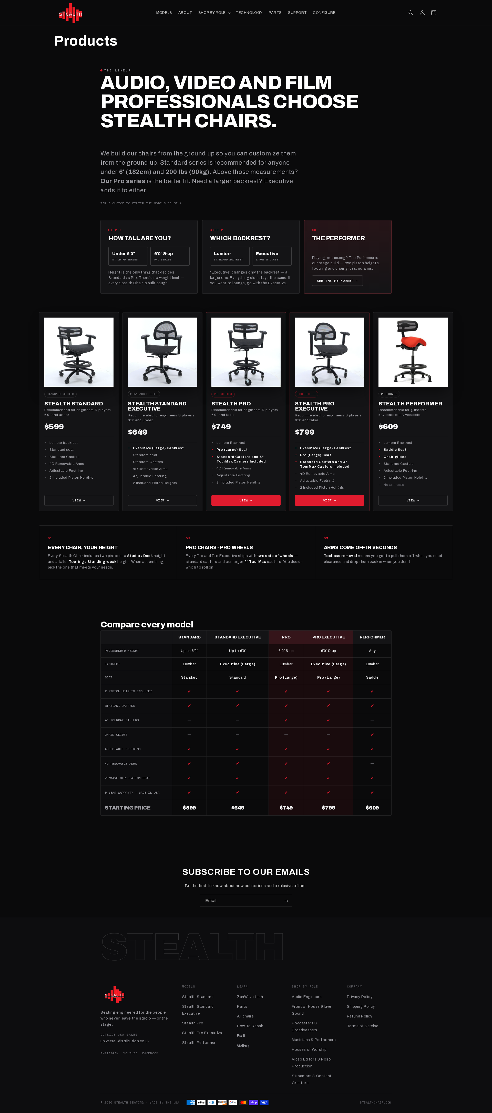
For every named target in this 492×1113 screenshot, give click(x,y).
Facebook (150, 1053)
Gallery (243, 1045)
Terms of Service (362, 1026)
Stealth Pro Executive (202, 1033)
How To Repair (250, 1026)
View (79, 500)
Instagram (109, 1053)
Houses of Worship (309, 1049)
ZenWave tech (250, 997)
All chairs (245, 1016)
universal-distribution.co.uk (125, 1041)
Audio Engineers (307, 997)
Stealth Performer (199, 1043)
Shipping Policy (361, 1006)
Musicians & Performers (314, 1040)
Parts (242, 1006)
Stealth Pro (192, 1023)
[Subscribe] (286, 901)
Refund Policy (359, 1016)
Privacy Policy (359, 997)
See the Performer (337, 280)
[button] (214, 12)
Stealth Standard (198, 997)
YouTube (130, 1053)
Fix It (241, 1036)
